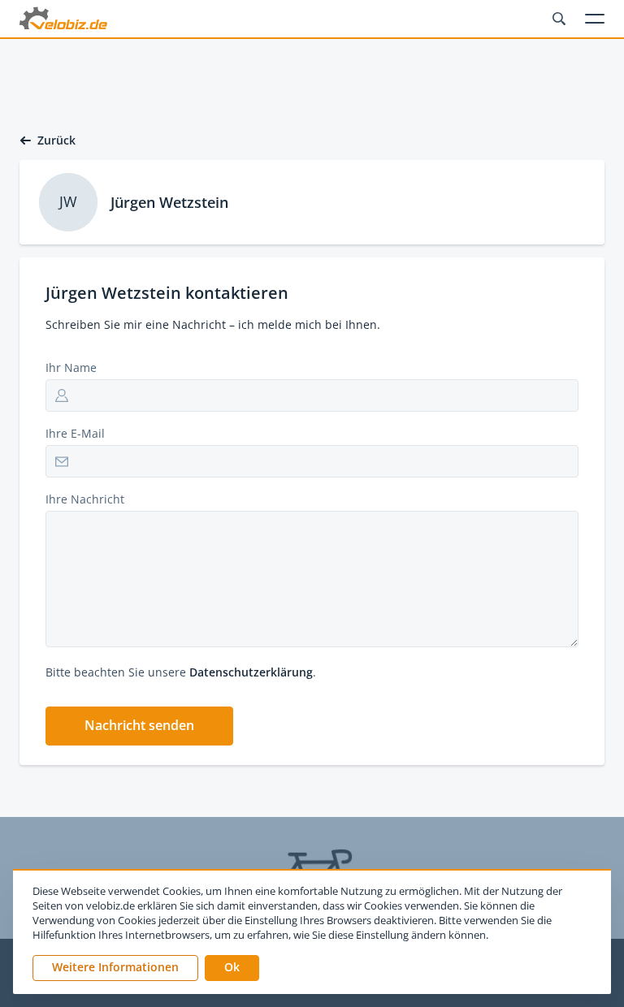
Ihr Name (71, 367)
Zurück (56, 140)
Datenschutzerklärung (251, 672)
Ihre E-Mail (75, 433)
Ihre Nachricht (85, 499)
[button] (139, 726)
